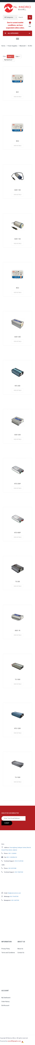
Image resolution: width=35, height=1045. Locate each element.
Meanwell (22, 46)
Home (3, 46)
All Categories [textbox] (8, 17)
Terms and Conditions (8, 952)
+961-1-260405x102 (11, 857)
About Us (20, 948)
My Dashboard (5, 997)
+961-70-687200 (14, 896)
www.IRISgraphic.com (14, 1041)
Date (17, 56)
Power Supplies (12, 46)
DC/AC (30, 46)
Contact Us (21, 952)
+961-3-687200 (15, 900)
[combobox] (10, 17)
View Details (17, 96)
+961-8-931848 (12, 868)
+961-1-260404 (12, 853)
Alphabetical (8, 60)
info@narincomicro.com (14, 893)
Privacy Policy (5, 948)
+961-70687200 (19, 872)
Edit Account (5, 1005)
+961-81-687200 (19, 861)
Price (9, 56)
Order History (5, 1001)
